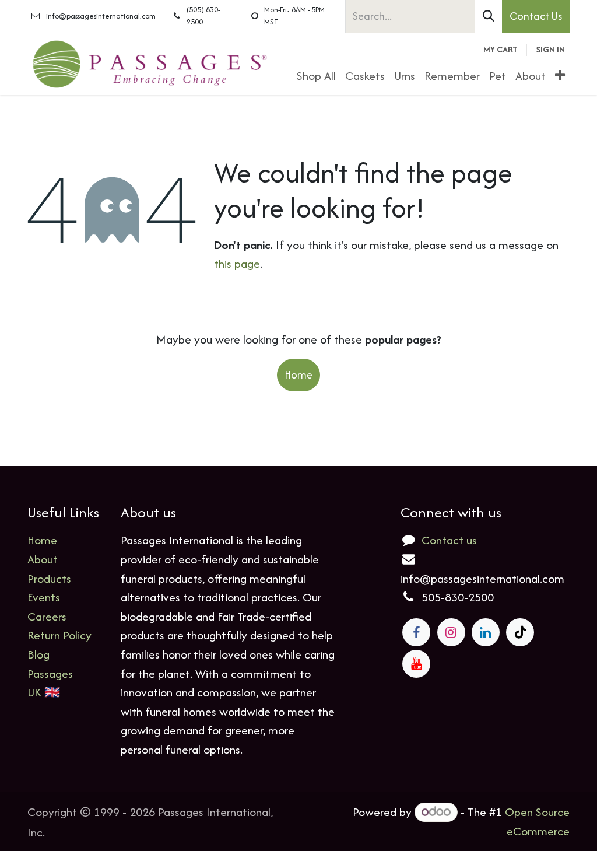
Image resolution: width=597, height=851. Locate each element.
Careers (46, 616)
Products (49, 578)
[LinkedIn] (486, 632)
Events (43, 597)
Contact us (449, 539)
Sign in (550, 49)
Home (298, 375)
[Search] (488, 16)
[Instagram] (451, 632)
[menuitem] (316, 76)
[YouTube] (416, 664)
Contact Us (536, 16)
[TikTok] (520, 632)
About (42, 559)
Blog (38, 654)
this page (237, 263)
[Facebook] (416, 632)
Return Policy (59, 634)
